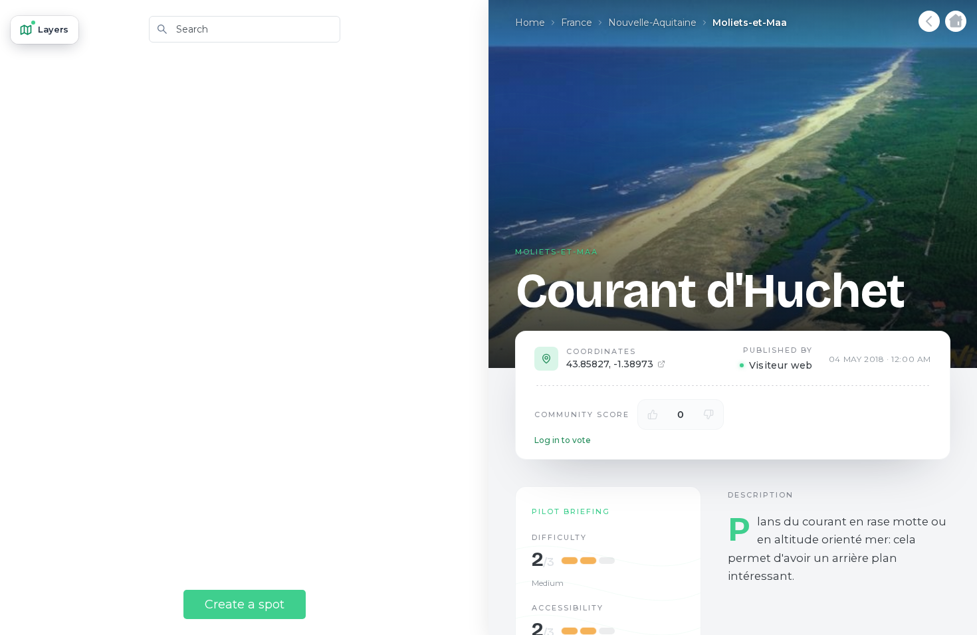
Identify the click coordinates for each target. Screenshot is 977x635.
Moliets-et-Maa (749, 23)
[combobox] (244, 29)
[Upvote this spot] (653, 414)
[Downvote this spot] (708, 414)
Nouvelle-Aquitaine (652, 23)
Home (530, 23)
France (576, 23)
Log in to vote (562, 440)
